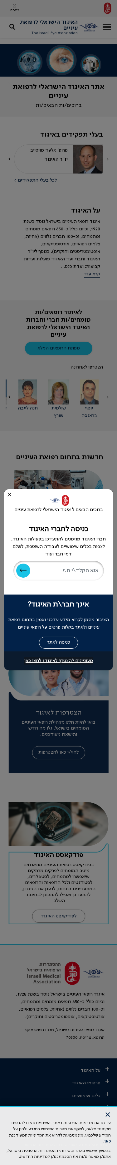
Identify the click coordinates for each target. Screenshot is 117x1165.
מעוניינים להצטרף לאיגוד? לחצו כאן (58, 660)
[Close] (9, 495)
